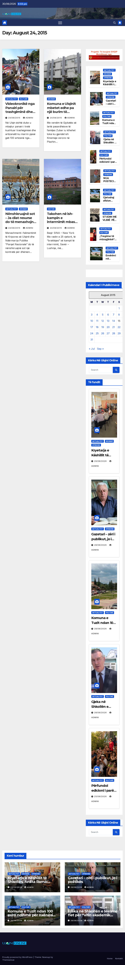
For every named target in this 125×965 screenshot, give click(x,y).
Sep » (100, 348)
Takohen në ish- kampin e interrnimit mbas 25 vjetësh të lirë (61, 220)
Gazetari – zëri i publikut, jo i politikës (103, 539)
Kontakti (119, 958)
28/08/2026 (100, 545)
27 (108, 333)
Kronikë (51, 99)
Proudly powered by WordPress (17, 957)
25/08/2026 (100, 796)
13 (108, 320)
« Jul (92, 348)
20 (108, 327)
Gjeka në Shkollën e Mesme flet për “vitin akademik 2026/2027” (92, 915)
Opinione (108, 78)
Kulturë (23, 99)
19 (102, 327)
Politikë (107, 116)
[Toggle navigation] (60, 22)
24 (91, 333)
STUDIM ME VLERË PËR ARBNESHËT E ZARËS (110, 221)
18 (97, 327)
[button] (114, 22)
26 (102, 333)
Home (109, 958)
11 (97, 320)
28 (113, 333)
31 (92, 339)
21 (113, 327)
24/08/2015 (14, 118)
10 (91, 320)
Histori (51, 209)
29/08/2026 (100, 461)
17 (91, 327)
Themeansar (8, 960)
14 (113, 320)
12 (102, 320)
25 (97, 333)
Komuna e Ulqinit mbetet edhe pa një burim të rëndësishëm (61, 110)
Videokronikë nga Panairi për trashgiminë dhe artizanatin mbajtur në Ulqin (19, 112)
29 (119, 333)
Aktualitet (11, 99)
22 (119, 327)
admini (29, 118)
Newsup (46, 957)
